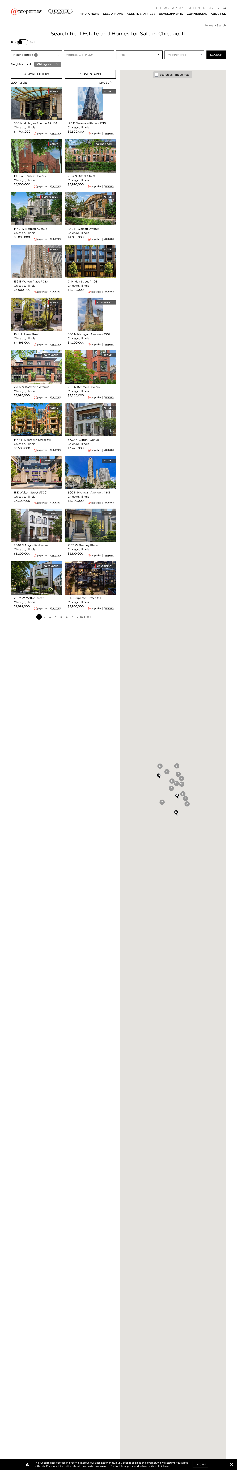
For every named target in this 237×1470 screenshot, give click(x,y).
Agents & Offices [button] (141, 13)
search (216, 54)
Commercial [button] (197, 13)
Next (87, 616)
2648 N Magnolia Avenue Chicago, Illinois (34, 512)
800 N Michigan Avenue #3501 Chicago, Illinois (86, 301)
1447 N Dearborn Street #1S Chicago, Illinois (36, 407)
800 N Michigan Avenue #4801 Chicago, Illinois (86, 460)
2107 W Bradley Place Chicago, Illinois (86, 512)
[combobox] (36, 54)
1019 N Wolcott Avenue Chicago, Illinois (87, 196)
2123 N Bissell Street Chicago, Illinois (90, 141)
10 (81, 616)
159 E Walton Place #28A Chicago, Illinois (34, 249)
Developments (171, 13)
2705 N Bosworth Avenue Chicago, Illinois (35, 354)
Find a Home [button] (89, 13)
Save (91, 74)
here (165, 1466)
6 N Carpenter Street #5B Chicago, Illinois (88, 565)
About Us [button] (218, 13)
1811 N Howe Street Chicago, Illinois (35, 299)
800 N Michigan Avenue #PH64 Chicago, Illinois (32, 90)
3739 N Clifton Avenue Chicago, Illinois (87, 407)
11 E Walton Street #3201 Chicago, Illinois (34, 460)
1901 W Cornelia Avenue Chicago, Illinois (34, 143)
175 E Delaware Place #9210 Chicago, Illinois (84, 90)
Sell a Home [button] (113, 13)
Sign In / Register (203, 8)
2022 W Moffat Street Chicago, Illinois (32, 565)
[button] (181, 784)
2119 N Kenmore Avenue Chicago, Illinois (88, 354)
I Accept (200, 1464)
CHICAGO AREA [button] (168, 8)
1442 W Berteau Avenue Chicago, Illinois (34, 196)
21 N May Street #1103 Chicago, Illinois (86, 249)
